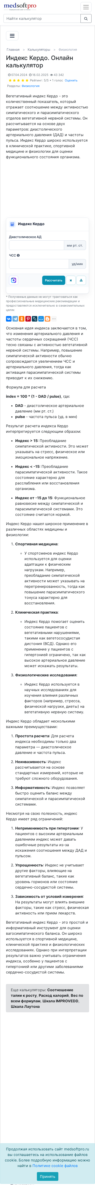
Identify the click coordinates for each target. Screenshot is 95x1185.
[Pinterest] (28, 319)
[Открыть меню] (86, 7)
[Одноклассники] (21, 319)
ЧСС (12, 255)
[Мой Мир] (41, 319)
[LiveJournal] (34, 319)
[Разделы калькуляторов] (12, 35)
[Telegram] (15, 319)
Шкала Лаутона (25, 1006)
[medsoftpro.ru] (20, 6)
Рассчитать (53, 280)
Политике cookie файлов (55, 1165)
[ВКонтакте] (9, 319)
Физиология (30, 86)
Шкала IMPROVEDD (60, 1001)
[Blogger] (47, 319)
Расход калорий (54, 995)
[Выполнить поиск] (86, 18)
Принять (47, 1176)
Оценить (71, 80)
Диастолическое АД (25, 237)
